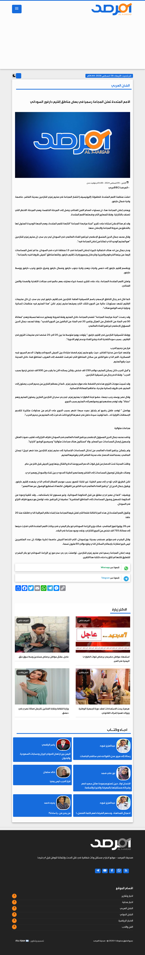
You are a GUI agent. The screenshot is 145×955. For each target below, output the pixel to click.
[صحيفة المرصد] (110, 9)
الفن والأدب (127, 927)
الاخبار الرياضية (125, 920)
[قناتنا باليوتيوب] (105, 871)
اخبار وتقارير (127, 896)
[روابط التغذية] (126, 871)
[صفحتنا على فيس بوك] (112, 871)
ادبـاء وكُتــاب (117, 729)
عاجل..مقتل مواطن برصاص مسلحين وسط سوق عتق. (43, 656)
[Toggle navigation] (17, 9)
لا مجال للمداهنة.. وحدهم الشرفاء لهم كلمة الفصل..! (103, 813)
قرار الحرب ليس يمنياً (60, 781)
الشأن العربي (126, 908)
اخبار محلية (127, 902)
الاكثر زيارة (119, 609)
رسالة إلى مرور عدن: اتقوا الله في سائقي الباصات (105, 756)
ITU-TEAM (20, 940)
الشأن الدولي (126, 914)
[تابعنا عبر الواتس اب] (119, 871)
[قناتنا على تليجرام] (98, 871)
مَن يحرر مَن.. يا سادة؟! (59, 813)
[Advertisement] (72, 43)
